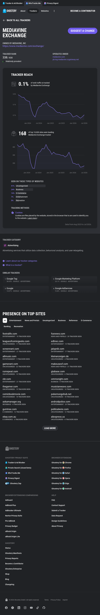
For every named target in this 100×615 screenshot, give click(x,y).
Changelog (9, 584)
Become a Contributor (82, 11)
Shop (7, 574)
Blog (7, 579)
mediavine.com (59, 57)
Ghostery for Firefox (61, 468)
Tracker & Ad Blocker (14, 3)
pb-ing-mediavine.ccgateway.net (66, 59)
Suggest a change (83, 30)
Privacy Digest (52, 3)
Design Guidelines (59, 521)
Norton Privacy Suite (13, 516)
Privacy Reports (11, 558)
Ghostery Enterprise (13, 569)
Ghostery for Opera (61, 478)
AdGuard (8, 500)
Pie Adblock (10, 521)
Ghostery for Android (61, 489)
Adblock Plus (10, 505)
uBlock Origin (10, 531)
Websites (45, 11)
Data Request (57, 516)
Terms (46, 600)
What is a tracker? (14, 265)
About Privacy (57, 526)
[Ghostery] (10, 11)
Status (8, 548)
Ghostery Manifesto (13, 553)
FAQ (53, 500)
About (22, 11)
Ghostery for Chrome (61, 463)
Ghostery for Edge (60, 483)
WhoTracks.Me (34, 3)
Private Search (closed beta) (19, 468)
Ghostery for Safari (61, 473)
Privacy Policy (56, 600)
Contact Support (58, 505)
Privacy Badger (11, 526)
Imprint (65, 600)
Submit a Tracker (59, 510)
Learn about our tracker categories (21, 261)
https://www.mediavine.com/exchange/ (23, 46)
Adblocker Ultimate (13, 510)
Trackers (33, 11)
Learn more (32, 218)
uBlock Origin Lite (12, 536)
